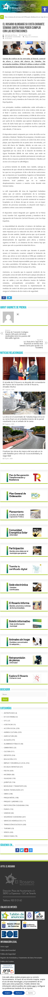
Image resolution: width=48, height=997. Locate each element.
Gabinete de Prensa (11, 35)
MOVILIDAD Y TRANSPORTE (14, 786)
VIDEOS (6, 832)
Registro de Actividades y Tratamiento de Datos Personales (21, 958)
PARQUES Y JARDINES (11, 801)
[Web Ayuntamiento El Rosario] (24, 6)
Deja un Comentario (31, 37)
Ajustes (30, 993)
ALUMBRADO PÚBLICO (12, 744)
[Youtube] (26, 850)
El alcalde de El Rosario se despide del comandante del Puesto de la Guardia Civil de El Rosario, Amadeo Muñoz (24, 384)
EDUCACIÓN (8, 759)
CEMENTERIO (8, 748)
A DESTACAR (8, 724)
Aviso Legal (4, 946)
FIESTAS (6, 771)
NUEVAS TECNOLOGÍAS (12, 790)
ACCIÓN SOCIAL (10, 728)
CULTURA (7, 751)
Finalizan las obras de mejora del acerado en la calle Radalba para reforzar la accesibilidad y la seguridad (22, 453)
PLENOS (6, 809)
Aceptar (7, 993)
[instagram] (31, 850)
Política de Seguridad (8, 954)
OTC (5, 721)
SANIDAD (7, 813)
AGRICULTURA (9, 736)
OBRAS (6, 794)
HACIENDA (7, 774)
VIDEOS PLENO (9, 836)
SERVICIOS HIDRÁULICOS (13, 821)
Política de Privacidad (8, 950)
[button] (45, 9)
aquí (33, 986)
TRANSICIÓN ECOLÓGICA (13, 824)
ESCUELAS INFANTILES (12, 767)
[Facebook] (17, 850)
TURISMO (7, 828)
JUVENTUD (7, 782)
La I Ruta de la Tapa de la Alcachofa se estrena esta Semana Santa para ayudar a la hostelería (31, 344)
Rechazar (19, 993)
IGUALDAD (8, 778)
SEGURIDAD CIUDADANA (13, 37)
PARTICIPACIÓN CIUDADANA (14, 805)
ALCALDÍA (7, 740)
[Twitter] (22, 850)
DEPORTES (7, 755)
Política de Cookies (7, 961)
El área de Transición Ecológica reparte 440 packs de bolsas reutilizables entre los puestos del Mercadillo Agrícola (17, 334)
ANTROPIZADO (9, 713)
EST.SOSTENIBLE (10, 717)
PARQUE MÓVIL (9, 798)
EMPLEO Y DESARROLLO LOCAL (14, 763)
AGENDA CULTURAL (11, 732)
